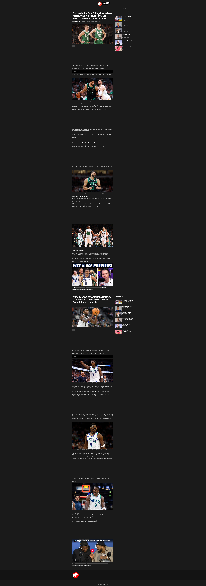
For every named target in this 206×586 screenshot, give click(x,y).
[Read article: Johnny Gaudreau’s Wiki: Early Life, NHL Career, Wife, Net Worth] (118, 18)
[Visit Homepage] (103, 4)
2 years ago (83, 21)
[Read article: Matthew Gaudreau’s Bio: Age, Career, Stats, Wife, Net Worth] (118, 24)
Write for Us (98, 581)
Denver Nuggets (89, 563)
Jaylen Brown (99, 165)
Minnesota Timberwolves (101, 563)
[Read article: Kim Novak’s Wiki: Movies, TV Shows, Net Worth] (118, 42)
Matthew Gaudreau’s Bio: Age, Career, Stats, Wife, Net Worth (127, 23)
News (89, 21)
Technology (107, 8)
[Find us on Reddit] (125, 9)
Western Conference (87, 565)
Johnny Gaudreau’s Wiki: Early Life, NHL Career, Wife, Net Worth (127, 17)
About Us (93, 581)
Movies (93, 8)
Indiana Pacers (96, 287)
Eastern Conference (89, 287)
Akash (74, 304)
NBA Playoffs (75, 565)
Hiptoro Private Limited (104, 584)
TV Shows (98, 8)
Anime (102, 8)
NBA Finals (104, 287)
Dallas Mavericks (87, 480)
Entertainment (83, 8)
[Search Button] (133, 9)
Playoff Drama (80, 565)
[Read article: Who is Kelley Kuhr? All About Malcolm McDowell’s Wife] (118, 30)
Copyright (89, 581)
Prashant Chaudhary (76, 21)
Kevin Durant (98, 454)
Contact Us (80, 581)
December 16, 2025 (126, 20)
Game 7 (95, 563)
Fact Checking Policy (110, 581)
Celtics (93, 251)
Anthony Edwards (97, 520)
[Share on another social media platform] (73, 46)
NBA (87, 21)
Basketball (77, 287)
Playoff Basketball (76, 289)
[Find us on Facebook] (121, 9)
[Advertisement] (92, 56)
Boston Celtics (97, 205)
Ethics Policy (104, 581)
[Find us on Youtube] (127, 9)
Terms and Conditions (118, 581)
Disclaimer (85, 581)
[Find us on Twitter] (123, 9)
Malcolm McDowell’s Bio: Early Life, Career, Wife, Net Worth (127, 35)
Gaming (111, 8)
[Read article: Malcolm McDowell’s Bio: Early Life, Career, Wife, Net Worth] (118, 36)
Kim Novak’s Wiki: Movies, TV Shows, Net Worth (127, 41)
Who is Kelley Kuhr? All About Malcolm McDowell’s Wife (127, 29)
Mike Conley (97, 391)
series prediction (82, 289)
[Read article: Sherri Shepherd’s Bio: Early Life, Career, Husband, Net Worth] (118, 48)
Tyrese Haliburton (89, 289)
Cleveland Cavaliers (103, 105)
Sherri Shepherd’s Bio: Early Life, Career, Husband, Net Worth (128, 47)
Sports (89, 8)
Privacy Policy (125, 581)
